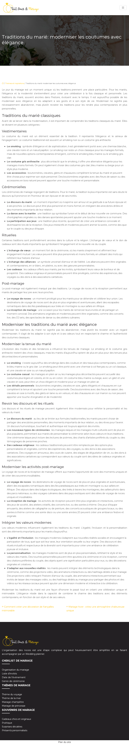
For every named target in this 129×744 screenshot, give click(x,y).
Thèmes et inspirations (14, 83)
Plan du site (64, 742)
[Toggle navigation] (123, 7)
